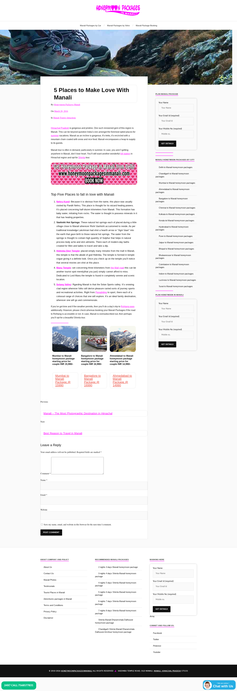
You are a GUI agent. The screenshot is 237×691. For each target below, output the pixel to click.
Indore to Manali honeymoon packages (176, 274)
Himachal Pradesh (60, 128)
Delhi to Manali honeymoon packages (175, 167)
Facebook (157, 633)
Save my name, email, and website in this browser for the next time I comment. (77, 524)
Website (43, 509)
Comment (45, 473)
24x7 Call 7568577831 (18, 685)
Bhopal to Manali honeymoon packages (176, 249)
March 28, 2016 (61, 111)
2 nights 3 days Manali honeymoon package (118, 567)
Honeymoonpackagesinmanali (76, 671)
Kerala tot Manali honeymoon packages (176, 220)
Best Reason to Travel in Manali (62, 433)
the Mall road (117, 267)
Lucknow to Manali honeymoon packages (177, 280)
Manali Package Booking (146, 25)
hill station (125, 154)
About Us (48, 567)
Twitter (156, 639)
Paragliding (101, 292)
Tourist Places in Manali (54, 592)
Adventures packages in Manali (58, 599)
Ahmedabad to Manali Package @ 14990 (122, 380)
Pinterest (157, 646)
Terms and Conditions (53, 605)
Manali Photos (50, 580)
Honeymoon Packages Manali (67, 104)
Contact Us (49, 573)
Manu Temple (63, 267)
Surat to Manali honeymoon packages (176, 286)
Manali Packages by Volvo (118, 25)
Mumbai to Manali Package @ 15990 (62, 380)
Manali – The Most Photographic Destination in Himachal (77, 413)
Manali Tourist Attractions (64, 117)
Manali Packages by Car (90, 25)
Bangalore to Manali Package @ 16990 (92, 380)
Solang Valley (63, 284)
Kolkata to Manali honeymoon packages (177, 214)
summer (55, 135)
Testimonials (49, 586)
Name (43, 480)
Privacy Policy (50, 611)
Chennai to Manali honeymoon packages (177, 208)
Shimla (81, 157)
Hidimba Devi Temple (67, 251)
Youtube (156, 652)
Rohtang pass (127, 306)
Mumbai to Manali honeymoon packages (177, 183)
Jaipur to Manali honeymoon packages (176, 242)
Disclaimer (48, 618)
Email (43, 494)
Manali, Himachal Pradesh (167, 671)
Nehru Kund (62, 201)
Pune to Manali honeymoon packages (176, 236)
